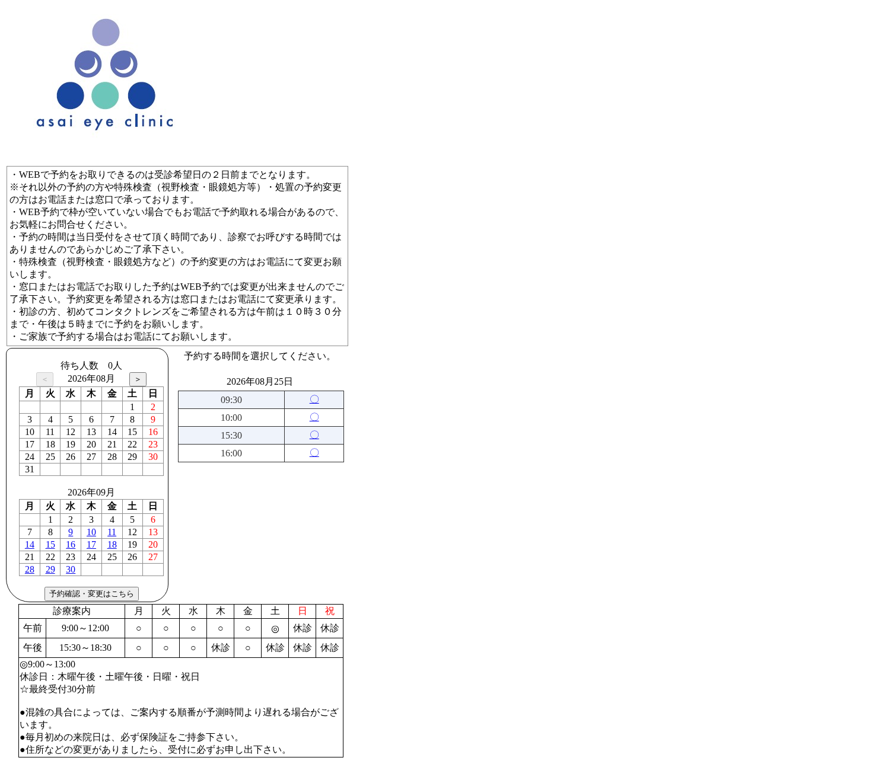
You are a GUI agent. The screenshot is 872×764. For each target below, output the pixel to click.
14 (29, 544)
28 (29, 569)
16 (70, 544)
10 (91, 532)
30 (70, 569)
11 (111, 532)
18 (112, 544)
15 (50, 544)
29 (50, 569)
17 (91, 544)
